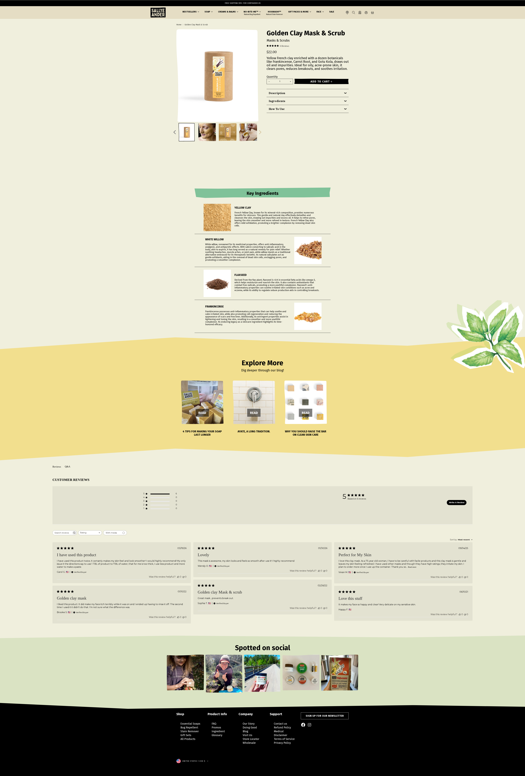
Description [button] (277, 93)
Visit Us (247, 735)
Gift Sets (185, 735)
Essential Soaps (190, 723)
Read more (412, 567)
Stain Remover (189, 731)
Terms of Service (284, 739)
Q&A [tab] (67, 466)
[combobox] (90, 532)
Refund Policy (282, 727)
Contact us (280, 723)
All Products (187, 739)
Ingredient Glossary (218, 733)
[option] (185, 675)
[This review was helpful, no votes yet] (178, 576)
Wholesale (249, 742)
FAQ (214, 723)
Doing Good (250, 727)
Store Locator (251, 739)
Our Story (249, 723)
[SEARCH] (353, 12)
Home (178, 25)
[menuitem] (303, 725)
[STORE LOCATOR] (347, 12)
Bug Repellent (189, 727)
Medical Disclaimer (280, 733)
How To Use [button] (277, 109)
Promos (216, 727)
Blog (245, 731)
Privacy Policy (282, 742)
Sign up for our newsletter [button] (325, 715)
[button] (191, 12)
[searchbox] (62, 533)
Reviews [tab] (56, 466)
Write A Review (456, 502)
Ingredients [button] (277, 101)
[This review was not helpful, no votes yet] (183, 576)
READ (202, 413)
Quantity (272, 76)
